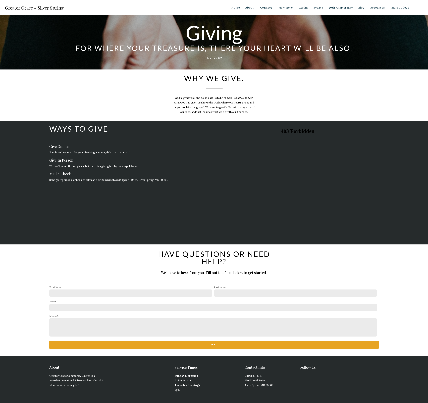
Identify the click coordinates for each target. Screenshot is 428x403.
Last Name (220, 287)
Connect (266, 7)
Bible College (400, 7)
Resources (378, 7)
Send (214, 344)
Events (318, 7)
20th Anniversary (341, 7)
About (249, 7)
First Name (55, 287)
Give (419, 7)
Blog (361, 7)
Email (52, 301)
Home (235, 7)
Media (303, 7)
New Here (286, 7)
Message (54, 315)
